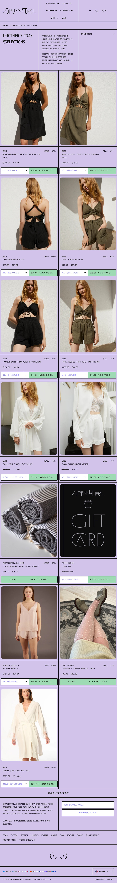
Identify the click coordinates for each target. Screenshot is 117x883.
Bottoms (14, 835)
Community (65, 11)
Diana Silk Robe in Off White (18, 464)
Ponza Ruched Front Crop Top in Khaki (81, 362)
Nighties (35, 835)
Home (5, 25)
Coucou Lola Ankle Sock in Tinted (78, 668)
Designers (49, 11)
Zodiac (65, 3)
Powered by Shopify (104, 879)
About (54, 835)
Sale (64, 18)
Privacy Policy (92, 835)
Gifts (53, 18)
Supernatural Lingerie (20, 879)
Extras (44, 835)
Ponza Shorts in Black (13, 260)
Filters (86, 34)
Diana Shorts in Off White (75, 464)
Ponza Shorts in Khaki (72, 260)
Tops (5, 835)
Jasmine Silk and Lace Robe (16, 771)
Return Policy (9, 840)
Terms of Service (27, 840)
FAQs (80, 835)
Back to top (58, 793)
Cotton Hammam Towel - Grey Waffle (21, 566)
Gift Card (66, 566)
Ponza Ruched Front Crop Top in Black (22, 362)
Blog (62, 835)
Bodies (24, 835)
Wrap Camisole (10, 668)
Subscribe (88, 813)
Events (70, 835)
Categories (51, 3)
